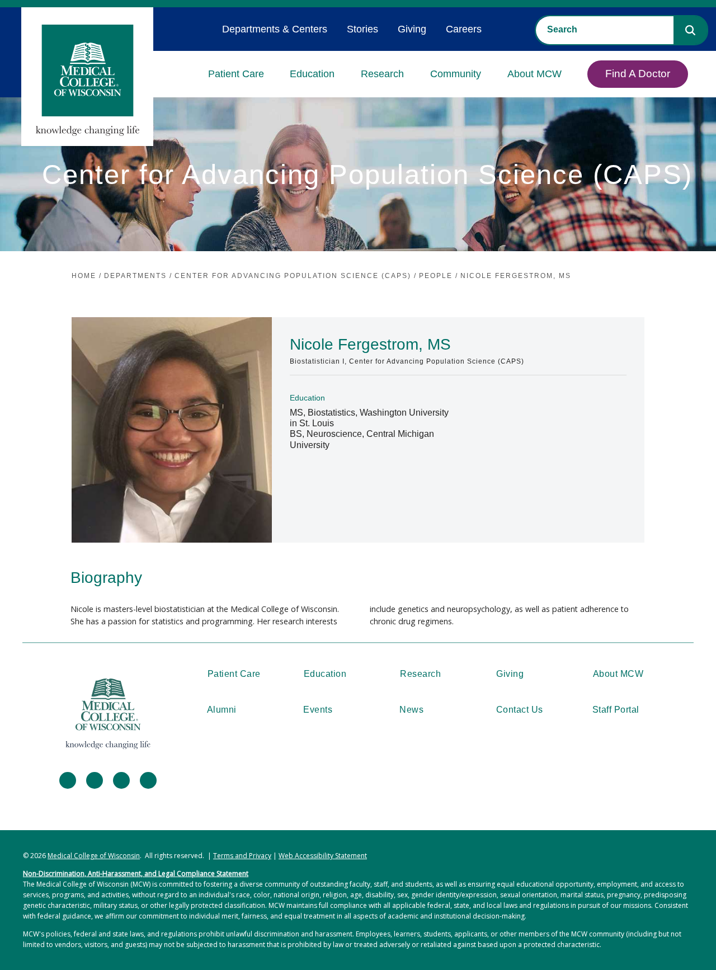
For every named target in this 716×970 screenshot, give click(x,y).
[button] (690, 30)
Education (312, 73)
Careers (464, 29)
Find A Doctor (637, 73)
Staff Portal (615, 709)
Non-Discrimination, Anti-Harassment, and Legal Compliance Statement (135, 873)
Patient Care (236, 73)
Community (455, 73)
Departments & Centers (274, 29)
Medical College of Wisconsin (94, 855)
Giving (412, 29)
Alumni (222, 709)
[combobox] (604, 29)
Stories (362, 29)
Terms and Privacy (242, 855)
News (411, 709)
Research (382, 73)
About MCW (534, 73)
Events (317, 709)
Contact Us (519, 709)
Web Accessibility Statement (323, 855)
